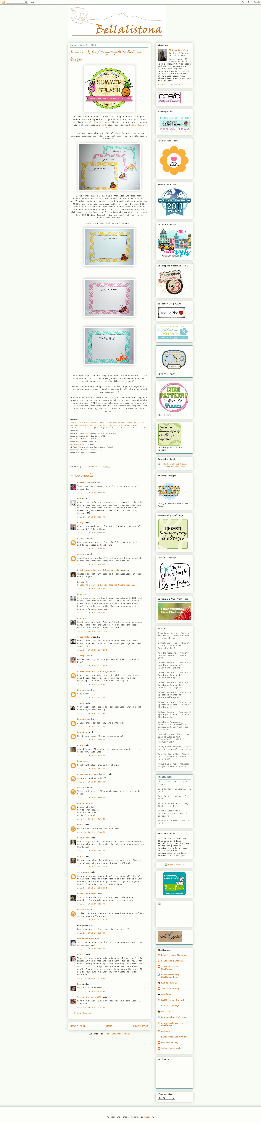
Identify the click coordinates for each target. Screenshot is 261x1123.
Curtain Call (168, 1011)
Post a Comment (82, 1013)
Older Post (140, 1026)
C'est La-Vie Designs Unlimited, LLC (98, 570)
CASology (166, 994)
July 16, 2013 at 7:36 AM (91, 978)
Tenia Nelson (84, 637)
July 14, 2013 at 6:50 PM (91, 798)
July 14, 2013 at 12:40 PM (92, 666)
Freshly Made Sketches (174, 955)
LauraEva (82, 732)
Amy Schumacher (85, 939)
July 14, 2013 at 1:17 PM (91, 698)
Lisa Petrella (180, 50)
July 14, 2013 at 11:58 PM (92, 888)
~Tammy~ (81, 656)
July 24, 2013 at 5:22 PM (91, 1007)
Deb (79, 498)
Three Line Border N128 (113, 425)
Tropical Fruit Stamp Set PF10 (91, 422)
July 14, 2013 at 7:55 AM (91, 493)
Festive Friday (169, 1042)
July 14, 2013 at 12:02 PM (92, 650)
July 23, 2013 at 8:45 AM (91, 991)
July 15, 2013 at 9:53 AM (91, 904)
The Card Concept (170, 988)
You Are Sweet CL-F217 (115, 422)
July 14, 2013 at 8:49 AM (91, 549)
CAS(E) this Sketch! (172, 1000)
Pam (79, 984)
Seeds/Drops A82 (133, 422)
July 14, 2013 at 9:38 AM (91, 613)
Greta (80, 856)
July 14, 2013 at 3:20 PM (91, 756)
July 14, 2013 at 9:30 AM (91, 589)
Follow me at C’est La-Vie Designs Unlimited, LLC (106, 585)
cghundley (82, 803)
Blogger (148, 1117)
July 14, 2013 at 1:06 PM (91, 684)
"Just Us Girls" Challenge (170, 967)
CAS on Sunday (169, 983)
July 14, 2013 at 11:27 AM (92, 631)
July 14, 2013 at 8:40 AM (91, 533)
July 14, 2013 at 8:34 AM (91, 517)
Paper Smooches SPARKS (174, 1037)
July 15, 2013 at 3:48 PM (91, 949)
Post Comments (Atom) (118, 1034)
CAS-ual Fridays (170, 1006)
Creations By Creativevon (91, 774)
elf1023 (81, 538)
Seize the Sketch (170, 1048)
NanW (79, 761)
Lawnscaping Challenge (174, 1017)
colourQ (165, 1031)
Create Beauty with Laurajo (93, 671)
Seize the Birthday (172, 961)
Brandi (80, 954)
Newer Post (77, 1026)
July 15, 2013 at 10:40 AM (92, 920)
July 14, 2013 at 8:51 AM (91, 565)
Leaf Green (84, 433)
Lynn (79, 618)
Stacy (80, 523)
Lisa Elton (83, 838)
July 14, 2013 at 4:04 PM (91, 782)
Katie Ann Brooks (87, 894)
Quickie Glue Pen (77, 444)
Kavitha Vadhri (85, 483)
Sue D (80, 825)
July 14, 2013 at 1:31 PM (91, 726)
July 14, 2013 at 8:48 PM (91, 832)
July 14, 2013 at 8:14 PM (91, 819)
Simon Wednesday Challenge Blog (170, 976)
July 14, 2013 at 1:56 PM (91, 740)
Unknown (81, 554)
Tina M (80, 703)
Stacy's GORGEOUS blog (96, 122)
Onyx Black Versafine (84, 428)
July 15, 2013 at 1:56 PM (91, 933)
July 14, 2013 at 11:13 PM (92, 867)
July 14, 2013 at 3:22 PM (91, 769)
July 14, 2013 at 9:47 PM (91, 851)
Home (109, 1026)
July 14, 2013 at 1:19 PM (91, 713)
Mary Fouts (83, 872)
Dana (79, 594)
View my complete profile (172, 84)
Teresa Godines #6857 (89, 997)
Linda (80, 745)
